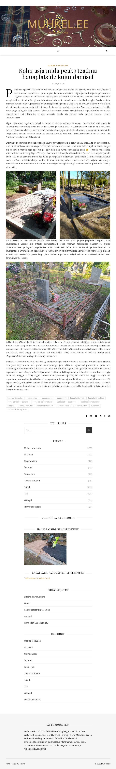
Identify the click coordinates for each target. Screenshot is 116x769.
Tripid (27, 487)
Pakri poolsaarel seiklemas (37, 609)
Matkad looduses (32, 448)
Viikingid (28, 500)
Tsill (26, 493)
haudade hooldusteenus (66, 402)
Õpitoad (28, 467)
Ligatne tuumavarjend (34, 596)
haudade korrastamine (90, 402)
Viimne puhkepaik (58, 65)
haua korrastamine (15, 398)
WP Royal (21, 763)
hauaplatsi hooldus (96, 398)
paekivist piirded (80, 405)
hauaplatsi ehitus (77, 398)
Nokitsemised (30, 461)
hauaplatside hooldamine (17, 402)
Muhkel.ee (58, 23)
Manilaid (28, 616)
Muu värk (28, 454)
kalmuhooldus (63, 405)
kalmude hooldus (26, 405)
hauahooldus (47, 398)
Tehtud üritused (32, 480)
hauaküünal (61, 398)
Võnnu (27, 603)
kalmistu (10, 405)
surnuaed (95, 405)
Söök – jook (29, 474)
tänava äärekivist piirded (17, 409)
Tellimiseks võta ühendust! (37, 578)
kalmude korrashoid (45, 405)
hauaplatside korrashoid (42, 402)
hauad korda (32, 398)
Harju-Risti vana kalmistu (36, 622)
